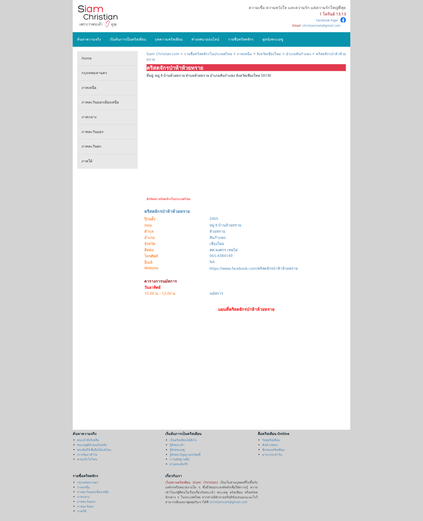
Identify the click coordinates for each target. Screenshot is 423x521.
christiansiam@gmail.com (321, 25)
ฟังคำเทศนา (270, 445)
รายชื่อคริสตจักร (241, 39)
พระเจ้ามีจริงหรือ (88, 440)
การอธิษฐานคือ (179, 459)
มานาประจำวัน (272, 454)
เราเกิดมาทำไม (87, 454)
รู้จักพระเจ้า (177, 445)
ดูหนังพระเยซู (272, 39)
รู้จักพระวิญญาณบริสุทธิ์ (185, 454)
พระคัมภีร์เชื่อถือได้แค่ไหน (94, 450)
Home (87, 58)
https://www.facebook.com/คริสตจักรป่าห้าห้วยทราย (254, 268)
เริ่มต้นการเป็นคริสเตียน (128, 39)
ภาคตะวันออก (93, 131)
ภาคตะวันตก (91, 146)
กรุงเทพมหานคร (94, 72)
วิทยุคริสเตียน (271, 440)
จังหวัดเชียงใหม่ (269, 53)
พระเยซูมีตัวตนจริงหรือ (92, 445)
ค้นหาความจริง (89, 39)
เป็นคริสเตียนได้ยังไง (183, 440)
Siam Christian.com (164, 53)
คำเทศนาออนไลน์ (205, 39)
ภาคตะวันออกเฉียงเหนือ (100, 102)
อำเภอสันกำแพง (298, 53)
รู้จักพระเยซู (177, 450)
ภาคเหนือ (89, 87)
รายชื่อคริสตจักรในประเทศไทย (208, 53)
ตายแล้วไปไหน (87, 459)
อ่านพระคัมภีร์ (179, 464)
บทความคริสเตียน (169, 39)
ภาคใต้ (87, 161)
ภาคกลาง (89, 116)
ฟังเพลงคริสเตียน (273, 450)
